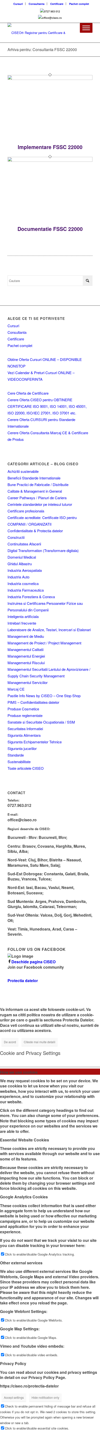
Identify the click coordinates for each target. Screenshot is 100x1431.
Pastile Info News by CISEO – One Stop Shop (44, 695)
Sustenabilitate (19, 761)
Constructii (16, 537)
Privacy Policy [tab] (13, 1363)
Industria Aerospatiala (25, 570)
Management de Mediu (26, 636)
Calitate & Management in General (35, 491)
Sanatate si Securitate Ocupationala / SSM (41, 722)
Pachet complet (79, 4)
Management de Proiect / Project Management (44, 642)
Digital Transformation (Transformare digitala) (43, 550)
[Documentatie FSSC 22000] (50, 160)
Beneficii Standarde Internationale (34, 477)
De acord (10, 1042)
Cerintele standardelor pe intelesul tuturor (40, 504)
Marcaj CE (16, 689)
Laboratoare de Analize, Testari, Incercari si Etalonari (49, 629)
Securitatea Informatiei (25, 728)
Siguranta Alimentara (24, 735)
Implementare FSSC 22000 (50, 147)
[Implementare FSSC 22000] (50, 78)
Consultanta (36, 4)
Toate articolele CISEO (26, 768)
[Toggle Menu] (86, 27)
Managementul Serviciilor (28, 682)
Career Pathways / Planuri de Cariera (37, 497)
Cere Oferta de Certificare (28, 393)
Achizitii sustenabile (23, 471)
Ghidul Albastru (20, 563)
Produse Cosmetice (23, 708)
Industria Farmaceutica (26, 590)
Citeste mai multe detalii (39, 1042)
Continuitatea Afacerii (24, 543)
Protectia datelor (23, 980)
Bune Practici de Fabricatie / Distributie (38, 484)
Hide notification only (45, 1397)
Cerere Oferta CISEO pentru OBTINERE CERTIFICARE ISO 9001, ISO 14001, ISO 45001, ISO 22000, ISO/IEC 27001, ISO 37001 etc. (47, 406)
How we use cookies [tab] (19, 1072)
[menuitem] (18, 3)
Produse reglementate (25, 715)
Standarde (16, 755)
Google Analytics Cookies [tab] (24, 1196)
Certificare (56, 4)
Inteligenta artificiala (23, 616)
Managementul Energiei (26, 656)
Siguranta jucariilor (22, 748)
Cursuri (18, 4)
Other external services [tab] (21, 1262)
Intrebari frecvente (22, 623)
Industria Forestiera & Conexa (31, 596)
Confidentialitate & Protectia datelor (35, 530)
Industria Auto (18, 576)
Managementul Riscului (26, 662)
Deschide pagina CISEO (33, 962)
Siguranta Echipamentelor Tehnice (35, 741)
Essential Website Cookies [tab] (24, 1139)
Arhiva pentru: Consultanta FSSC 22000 (42, 49)
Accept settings (14, 1397)
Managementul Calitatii (25, 649)
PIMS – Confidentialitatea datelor (33, 702)
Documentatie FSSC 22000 (50, 228)
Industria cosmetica (23, 583)
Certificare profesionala (26, 510)
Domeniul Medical (22, 557)
